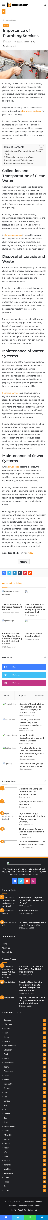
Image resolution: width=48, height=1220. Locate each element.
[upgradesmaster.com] (17, 4)
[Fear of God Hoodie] (9, 914)
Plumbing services (11, 393)
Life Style (8, 1024)
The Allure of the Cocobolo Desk (33, 634)
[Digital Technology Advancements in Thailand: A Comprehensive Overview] (9, 817)
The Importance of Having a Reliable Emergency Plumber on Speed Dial (35, 608)
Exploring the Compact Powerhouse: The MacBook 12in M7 (30, 792)
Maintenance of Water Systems (20, 160)
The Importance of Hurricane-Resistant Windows (12, 607)
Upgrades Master (28, 1201)
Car (5, 1109)
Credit (6, 1177)
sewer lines (13, 467)
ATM (5, 1152)
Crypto (6, 1088)
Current (7, 1190)
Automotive (8, 1084)
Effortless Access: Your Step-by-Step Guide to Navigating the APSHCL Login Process (12, 638)
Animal (6, 1080)
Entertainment (10, 1046)
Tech (6, 1033)
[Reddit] (30, 573)
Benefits (7, 1165)
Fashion (7, 1041)
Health (6, 1058)
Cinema (7, 1143)
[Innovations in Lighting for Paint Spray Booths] (10, 767)
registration (8, 1173)
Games (7, 1028)
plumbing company (13, 235)
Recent (7, 695)
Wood (6, 1156)
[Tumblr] (20, 573)
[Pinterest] (25, 573)
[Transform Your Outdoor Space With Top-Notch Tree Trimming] (9, 972)
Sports (6, 1067)
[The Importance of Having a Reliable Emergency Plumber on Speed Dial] (35, 596)
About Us (6, 948)
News (6, 1105)
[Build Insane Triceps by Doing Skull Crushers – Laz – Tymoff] (9, 901)
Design (6, 1148)
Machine (7, 1169)
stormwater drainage (31, 111)
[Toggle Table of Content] (40, 147)
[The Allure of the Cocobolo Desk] (35, 625)
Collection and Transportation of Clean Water (23, 152)
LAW (6, 1092)
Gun (5, 1186)
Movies (7, 1101)
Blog (5, 1118)
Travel (6, 1075)
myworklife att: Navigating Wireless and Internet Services (31, 738)
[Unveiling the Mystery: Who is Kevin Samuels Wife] (9, 926)
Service (7, 1160)
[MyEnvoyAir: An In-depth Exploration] (9, 805)
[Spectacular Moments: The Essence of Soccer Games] (9, 845)
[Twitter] (9, 573)
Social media (9, 1063)
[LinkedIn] (15, 573)
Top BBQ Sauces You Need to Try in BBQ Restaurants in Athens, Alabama (32, 1000)
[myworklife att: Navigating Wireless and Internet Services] (10, 739)
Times (6, 1182)
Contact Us (7, 952)
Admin (8, 42)
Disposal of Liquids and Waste (19, 157)
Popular (22, 695)
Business (7, 1020)
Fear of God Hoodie (28, 910)
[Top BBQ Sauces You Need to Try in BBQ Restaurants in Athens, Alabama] (10, 723)
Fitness (7, 1114)
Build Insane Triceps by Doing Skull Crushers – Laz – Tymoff (32, 900)
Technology (9, 1071)
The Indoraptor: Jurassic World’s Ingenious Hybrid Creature (31, 832)
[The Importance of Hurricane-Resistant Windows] (12, 596)
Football (7, 1131)
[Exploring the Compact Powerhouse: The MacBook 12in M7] (9, 792)
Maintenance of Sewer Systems (20, 163)
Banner (7, 1139)
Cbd (5, 1097)
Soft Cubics (35, 1206)
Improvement (9, 1126)
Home (7, 20)
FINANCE (7, 1135)
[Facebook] (4, 573)
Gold (5, 1122)
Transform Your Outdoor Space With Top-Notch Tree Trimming (31, 969)
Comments (39, 695)
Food (6, 1054)
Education (8, 1050)
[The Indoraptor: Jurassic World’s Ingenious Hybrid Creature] (9, 833)
